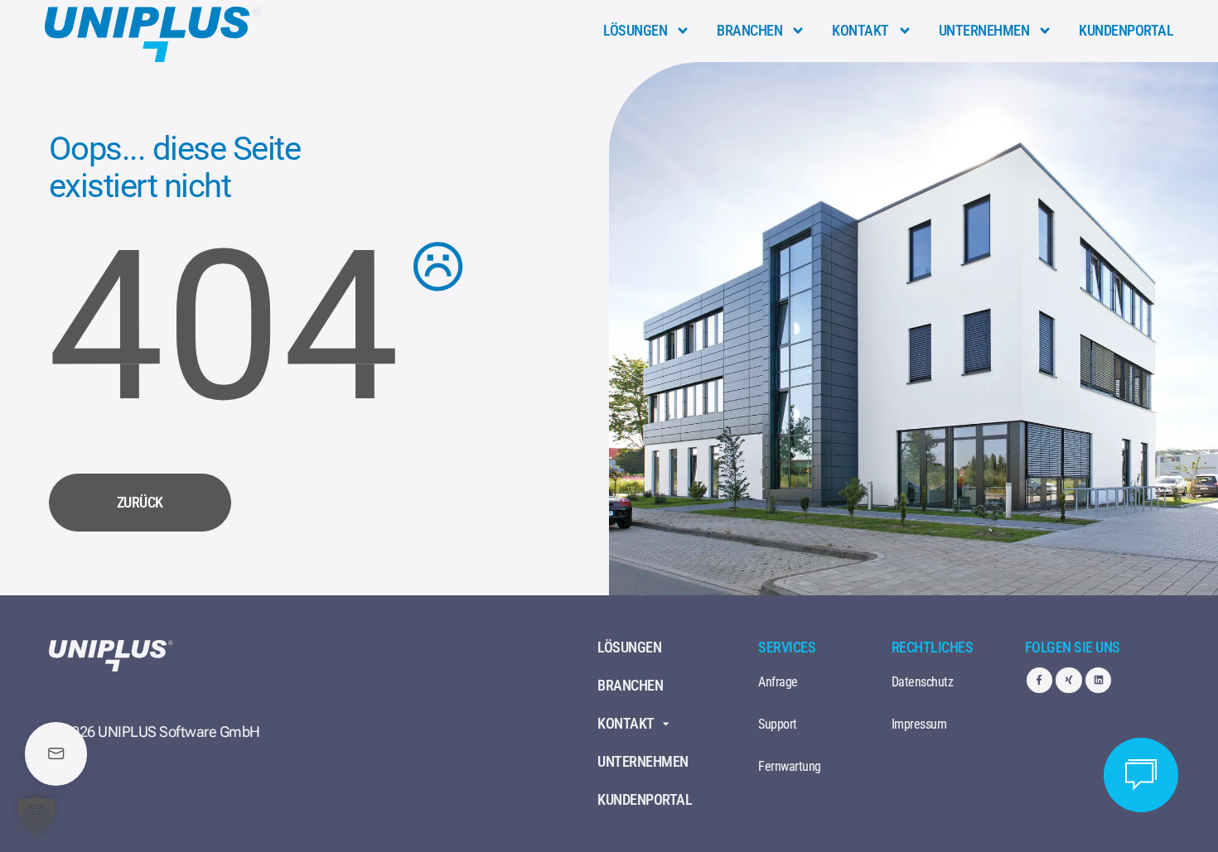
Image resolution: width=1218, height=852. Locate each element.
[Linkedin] (1098, 680)
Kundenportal (1126, 30)
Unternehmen (984, 30)
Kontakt (860, 30)
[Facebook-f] (1039, 680)
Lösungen (635, 30)
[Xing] (1068, 680)
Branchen (749, 30)
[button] (36, 815)
